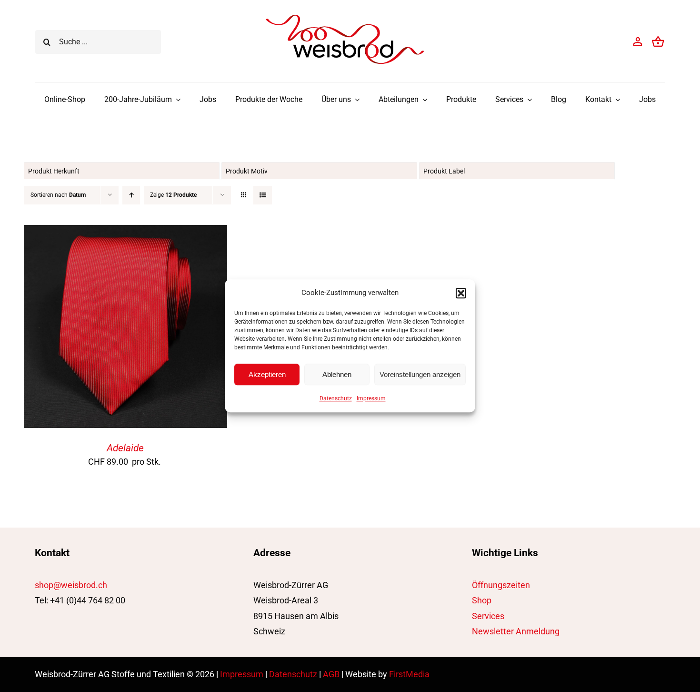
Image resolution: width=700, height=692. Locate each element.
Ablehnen (336, 374)
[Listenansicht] (262, 195)
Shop (481, 600)
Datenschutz (336, 398)
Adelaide (125, 448)
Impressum (371, 398)
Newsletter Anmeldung (516, 631)
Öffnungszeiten (501, 585)
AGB (331, 674)
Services (488, 616)
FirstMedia (409, 674)
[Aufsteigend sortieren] (131, 195)
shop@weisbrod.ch (71, 585)
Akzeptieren (267, 374)
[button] (461, 293)
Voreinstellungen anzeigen (420, 374)
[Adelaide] (125, 232)
